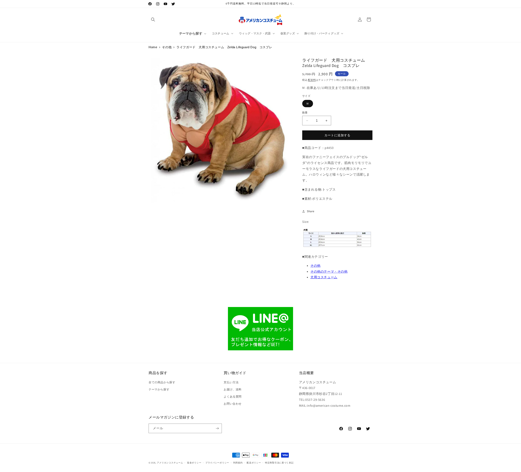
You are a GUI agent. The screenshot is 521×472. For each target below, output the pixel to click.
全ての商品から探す (162, 382)
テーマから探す (159, 389)
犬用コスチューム (323, 277)
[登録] (217, 428)
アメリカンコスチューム (170, 462)
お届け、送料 (233, 389)
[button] (153, 19)
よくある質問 (233, 396)
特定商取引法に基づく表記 (279, 462)
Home (153, 47)
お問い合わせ (233, 403)
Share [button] (310, 211)
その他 (167, 47)
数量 (305, 112)
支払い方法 (231, 382)
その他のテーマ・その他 (329, 271)
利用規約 (238, 462)
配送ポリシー (254, 462)
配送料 (312, 79)
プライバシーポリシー (217, 462)
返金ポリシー (194, 462)
